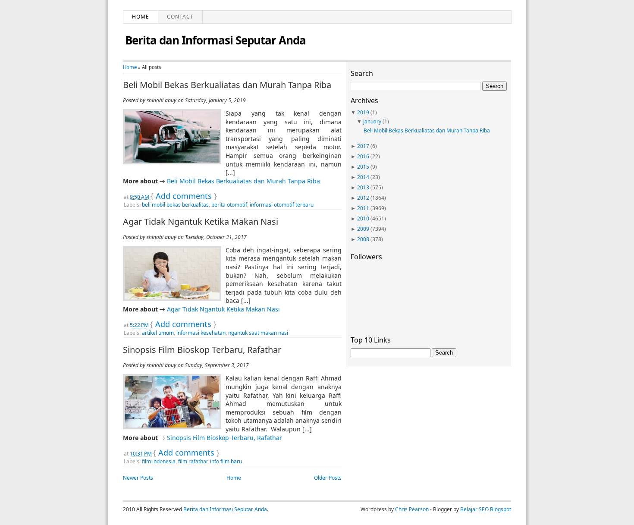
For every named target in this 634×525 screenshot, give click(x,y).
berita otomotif (229, 204)
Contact (180, 16)
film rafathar (192, 461)
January (372, 121)
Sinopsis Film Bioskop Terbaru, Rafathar (202, 350)
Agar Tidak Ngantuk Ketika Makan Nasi (200, 221)
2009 (363, 229)
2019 (363, 112)
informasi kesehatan (201, 332)
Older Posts (328, 477)
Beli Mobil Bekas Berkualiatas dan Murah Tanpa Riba (227, 85)
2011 (363, 208)
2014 (363, 177)
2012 (363, 197)
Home (140, 16)
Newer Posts (138, 477)
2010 (363, 218)
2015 (363, 166)
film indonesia (159, 461)
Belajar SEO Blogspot (485, 509)
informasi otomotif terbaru (282, 204)
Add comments (184, 196)
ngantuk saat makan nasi (258, 332)
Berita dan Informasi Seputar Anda (215, 40)
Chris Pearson (412, 509)
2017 (363, 146)
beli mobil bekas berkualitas (175, 204)
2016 (363, 156)
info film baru (226, 461)
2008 (363, 239)
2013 (363, 187)
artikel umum (158, 332)
